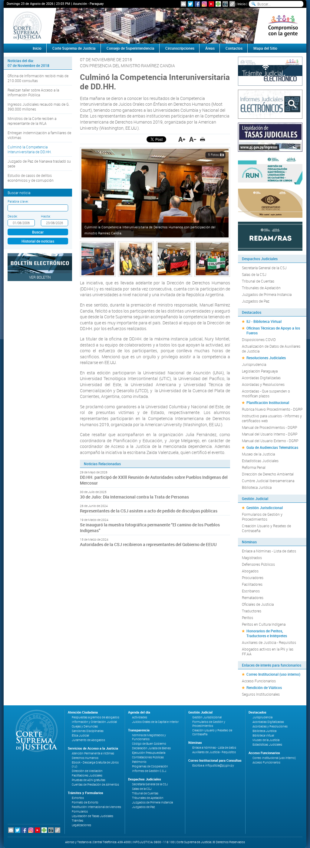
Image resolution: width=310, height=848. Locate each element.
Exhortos (78, 798)
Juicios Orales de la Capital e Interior (155, 722)
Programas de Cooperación (150, 766)
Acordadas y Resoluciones (263, 384)
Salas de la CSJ (254, 274)
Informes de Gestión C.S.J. (149, 771)
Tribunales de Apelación (261, 287)
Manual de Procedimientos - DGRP (269, 427)
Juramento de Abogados (88, 740)
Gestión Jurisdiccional (264, 507)
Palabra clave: (18, 201)
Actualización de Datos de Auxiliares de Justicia (271, 348)
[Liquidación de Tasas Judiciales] (270, 136)
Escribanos (251, 590)
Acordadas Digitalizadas (261, 377)
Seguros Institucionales (261, 694)
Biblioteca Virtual (263, 735)
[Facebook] (197, 4)
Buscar (38, 232)
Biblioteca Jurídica (257, 487)
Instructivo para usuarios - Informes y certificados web (272, 418)
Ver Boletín (40, 277)
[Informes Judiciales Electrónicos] (270, 103)
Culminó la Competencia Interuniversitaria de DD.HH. (29, 149)
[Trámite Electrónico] (270, 70)
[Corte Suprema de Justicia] (34, 730)
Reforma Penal (253, 467)
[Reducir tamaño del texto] (192, 139)
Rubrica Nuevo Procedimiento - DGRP (272, 409)
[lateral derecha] (282, 26)
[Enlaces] (232, 4)
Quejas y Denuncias (85, 726)
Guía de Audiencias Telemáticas (272, 447)
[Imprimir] (202, 139)
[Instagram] (204, 4)
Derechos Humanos (85, 758)
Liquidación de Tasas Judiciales (92, 816)
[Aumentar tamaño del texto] (181, 139)
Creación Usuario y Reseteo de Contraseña (266, 528)
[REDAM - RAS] (270, 235)
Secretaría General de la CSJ (264, 267)
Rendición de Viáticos (264, 687)
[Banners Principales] (155, 26)
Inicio (241, 4)
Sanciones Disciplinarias (88, 731)
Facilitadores (252, 584)
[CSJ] (27, 26)
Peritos (247, 617)
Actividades (139, 717)
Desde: (13, 216)
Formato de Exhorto (85, 802)
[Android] (218, 4)
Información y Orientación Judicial (94, 722)
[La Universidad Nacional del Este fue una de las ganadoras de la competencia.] (174, 258)
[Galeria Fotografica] (225, 4)
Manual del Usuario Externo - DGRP (270, 440)
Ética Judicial (80, 735)
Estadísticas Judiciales (260, 460)
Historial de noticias (37, 241)
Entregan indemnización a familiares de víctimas (39, 135)
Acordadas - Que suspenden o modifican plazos (266, 393)
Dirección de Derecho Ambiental (268, 474)
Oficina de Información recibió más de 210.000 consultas (38, 78)
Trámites (77, 821)
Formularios (80, 811)
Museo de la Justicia (258, 454)
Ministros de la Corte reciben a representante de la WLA (32, 121)
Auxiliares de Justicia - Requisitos (269, 642)
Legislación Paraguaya (260, 371)
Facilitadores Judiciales (87, 775)
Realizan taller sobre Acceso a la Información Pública (33, 92)
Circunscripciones (179, 48)
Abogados (250, 570)
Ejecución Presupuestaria (148, 753)
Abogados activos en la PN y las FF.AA (267, 651)
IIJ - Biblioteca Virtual (264, 321)
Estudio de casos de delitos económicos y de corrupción (31, 178)
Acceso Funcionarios (259, 680)
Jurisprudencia (254, 364)
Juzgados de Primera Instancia (267, 294)
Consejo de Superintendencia (130, 48)
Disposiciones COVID (259, 339)
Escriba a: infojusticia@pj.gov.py (213, 765)
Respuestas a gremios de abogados (95, 717)
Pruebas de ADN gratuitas (88, 780)
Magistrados (252, 557)
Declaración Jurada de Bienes (151, 748)
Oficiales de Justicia (258, 604)
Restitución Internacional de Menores (96, 807)
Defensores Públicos (258, 564)
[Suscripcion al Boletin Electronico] (183, 4)
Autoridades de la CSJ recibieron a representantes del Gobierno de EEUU (148, 544)
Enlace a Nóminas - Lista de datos (269, 550)
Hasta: (46, 216)
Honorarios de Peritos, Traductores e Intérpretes (266, 633)
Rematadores (252, 597)
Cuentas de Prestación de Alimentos (95, 785)
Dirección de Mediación (87, 771)
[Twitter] (190, 4)
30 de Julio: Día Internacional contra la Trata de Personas (134, 497)
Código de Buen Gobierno (149, 744)
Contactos (234, 48)
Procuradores (252, 577)
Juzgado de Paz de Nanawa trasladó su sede (39, 163)
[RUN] (270, 169)
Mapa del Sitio (265, 48)
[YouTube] (211, 4)
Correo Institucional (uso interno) (273, 674)
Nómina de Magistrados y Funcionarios (149, 737)
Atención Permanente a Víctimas (93, 753)
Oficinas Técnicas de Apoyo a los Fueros (273, 330)
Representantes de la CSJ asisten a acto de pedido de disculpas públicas (149, 511)
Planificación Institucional (267, 402)
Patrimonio (139, 762)
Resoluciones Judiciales (266, 357)
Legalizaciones (81, 825)
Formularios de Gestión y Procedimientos (262, 517)
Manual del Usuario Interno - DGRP (269, 434)
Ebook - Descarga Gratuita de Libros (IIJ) (95, 764)
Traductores (251, 610)
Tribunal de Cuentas (258, 281)
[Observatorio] (270, 202)
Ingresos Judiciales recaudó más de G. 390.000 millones (39, 106)
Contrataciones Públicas (148, 757)
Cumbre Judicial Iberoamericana (268, 480)
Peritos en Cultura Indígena (263, 624)
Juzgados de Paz (255, 301)
